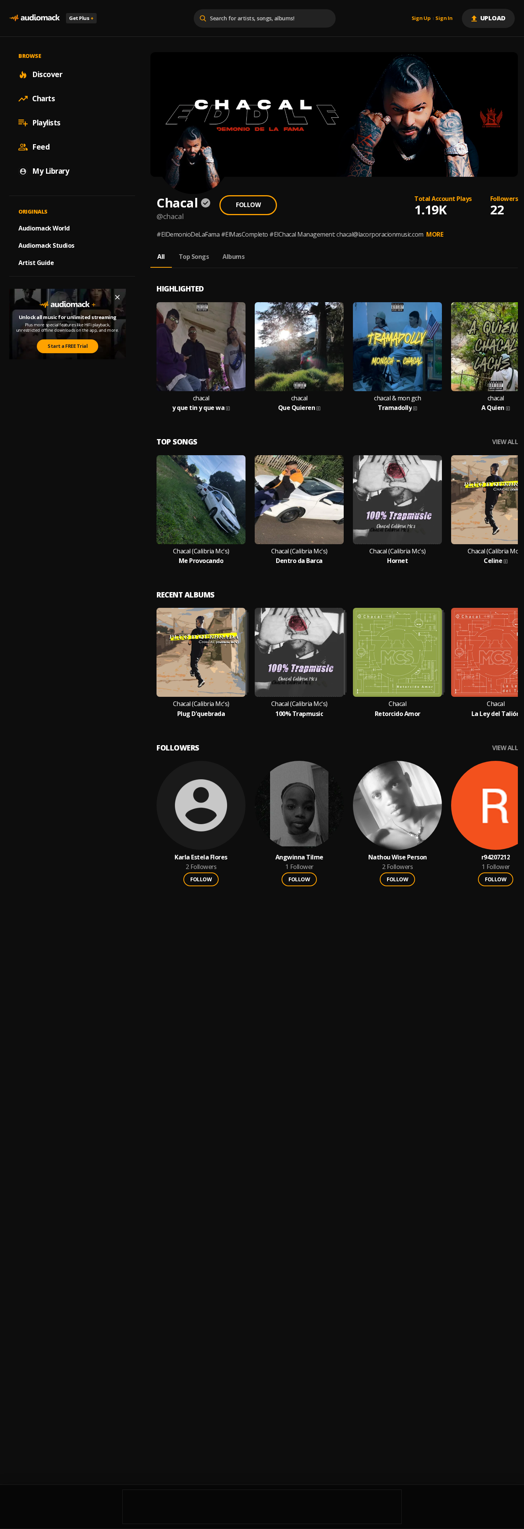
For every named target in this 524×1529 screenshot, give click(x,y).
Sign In (443, 18)
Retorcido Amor (397, 714)
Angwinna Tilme (299, 857)
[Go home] (34, 18)
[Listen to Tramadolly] (397, 346)
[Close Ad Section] (117, 297)
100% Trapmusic (299, 714)
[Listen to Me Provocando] (201, 499)
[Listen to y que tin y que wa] (201, 346)
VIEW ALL (505, 442)
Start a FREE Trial (67, 345)
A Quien (492, 408)
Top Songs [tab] (194, 256)
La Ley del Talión (495, 714)
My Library (50, 171)
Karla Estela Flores (201, 857)
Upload (493, 18)
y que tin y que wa (198, 408)
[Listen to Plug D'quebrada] (201, 652)
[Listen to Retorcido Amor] (397, 652)
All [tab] (161, 256)
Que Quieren (296, 408)
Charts (43, 99)
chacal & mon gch (397, 398)
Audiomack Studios (46, 245)
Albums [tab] (233, 256)
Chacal (397, 704)
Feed (40, 147)
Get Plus (81, 18)
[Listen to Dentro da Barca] (299, 499)
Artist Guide (36, 262)
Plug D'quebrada (201, 714)
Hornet (397, 561)
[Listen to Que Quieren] (299, 346)
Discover (47, 74)
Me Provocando (201, 561)
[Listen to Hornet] (397, 499)
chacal (201, 398)
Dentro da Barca (299, 561)
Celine (493, 561)
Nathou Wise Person (397, 857)
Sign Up (421, 18)
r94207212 (495, 857)
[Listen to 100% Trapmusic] (299, 652)
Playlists (46, 123)
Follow (248, 205)
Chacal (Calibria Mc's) (201, 551)
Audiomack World (44, 228)
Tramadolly (395, 408)
